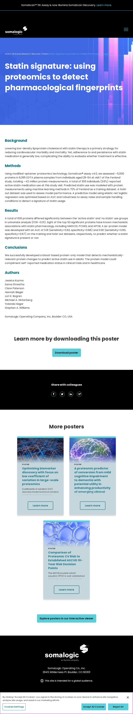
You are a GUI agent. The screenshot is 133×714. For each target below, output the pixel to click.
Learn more (40, 505)
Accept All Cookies (93, 706)
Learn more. (104, 5)
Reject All (118, 706)
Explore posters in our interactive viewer (66, 618)
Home (7, 54)
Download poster (66, 353)
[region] (66, 703)
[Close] (127, 697)
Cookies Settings (14, 706)
